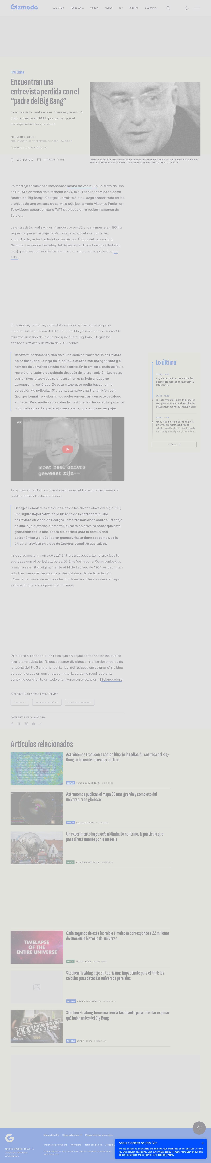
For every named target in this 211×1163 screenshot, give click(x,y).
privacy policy (163, 1152)
